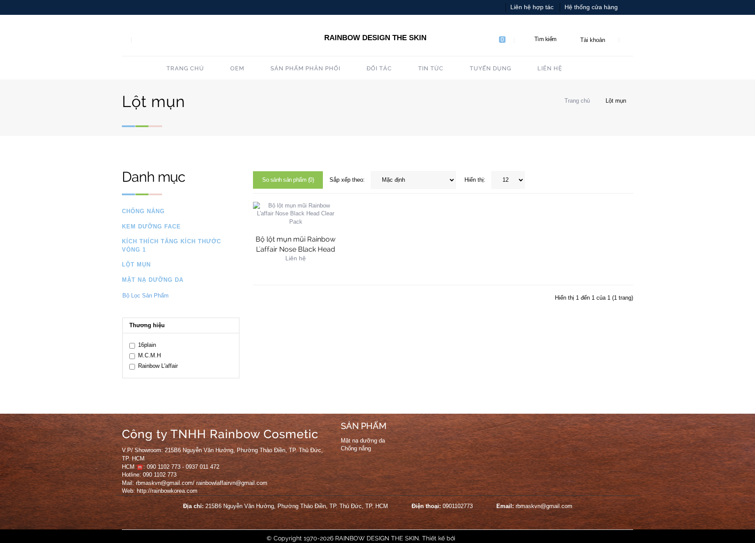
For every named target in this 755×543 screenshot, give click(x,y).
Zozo (464, 538)
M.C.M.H (149, 355)
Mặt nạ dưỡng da (153, 280)
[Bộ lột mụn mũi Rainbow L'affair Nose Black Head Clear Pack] (295, 213)
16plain (147, 345)
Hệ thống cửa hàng (591, 6)
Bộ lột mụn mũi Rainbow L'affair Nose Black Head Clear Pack (296, 249)
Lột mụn (616, 100)
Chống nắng (143, 211)
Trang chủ (576, 100)
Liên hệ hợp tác (532, 6)
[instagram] (466, 435)
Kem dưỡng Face (151, 226)
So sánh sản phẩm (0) (288, 179)
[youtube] (449, 435)
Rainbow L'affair (158, 366)
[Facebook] (432, 435)
